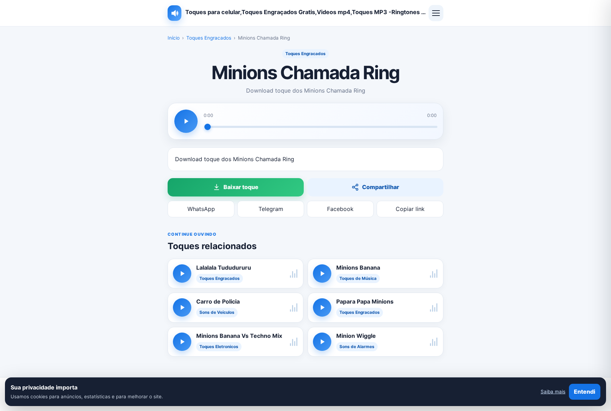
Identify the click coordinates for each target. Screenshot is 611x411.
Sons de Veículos (216, 312)
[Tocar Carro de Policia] (182, 307)
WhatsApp (201, 208)
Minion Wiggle (356, 335)
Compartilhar (380, 186)
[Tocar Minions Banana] (322, 273)
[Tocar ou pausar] (186, 121)
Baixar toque (240, 186)
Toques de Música (358, 278)
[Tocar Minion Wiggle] (322, 342)
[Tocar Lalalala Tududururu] (182, 273)
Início (174, 38)
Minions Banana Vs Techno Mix (239, 335)
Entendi (584, 391)
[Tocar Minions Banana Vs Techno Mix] (182, 342)
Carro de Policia (218, 301)
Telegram (270, 208)
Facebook (340, 208)
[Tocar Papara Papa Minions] (322, 307)
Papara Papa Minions (365, 301)
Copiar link (410, 208)
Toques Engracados (208, 38)
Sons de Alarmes (356, 346)
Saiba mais (553, 391)
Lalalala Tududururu (223, 267)
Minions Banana (358, 267)
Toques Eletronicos (218, 346)
